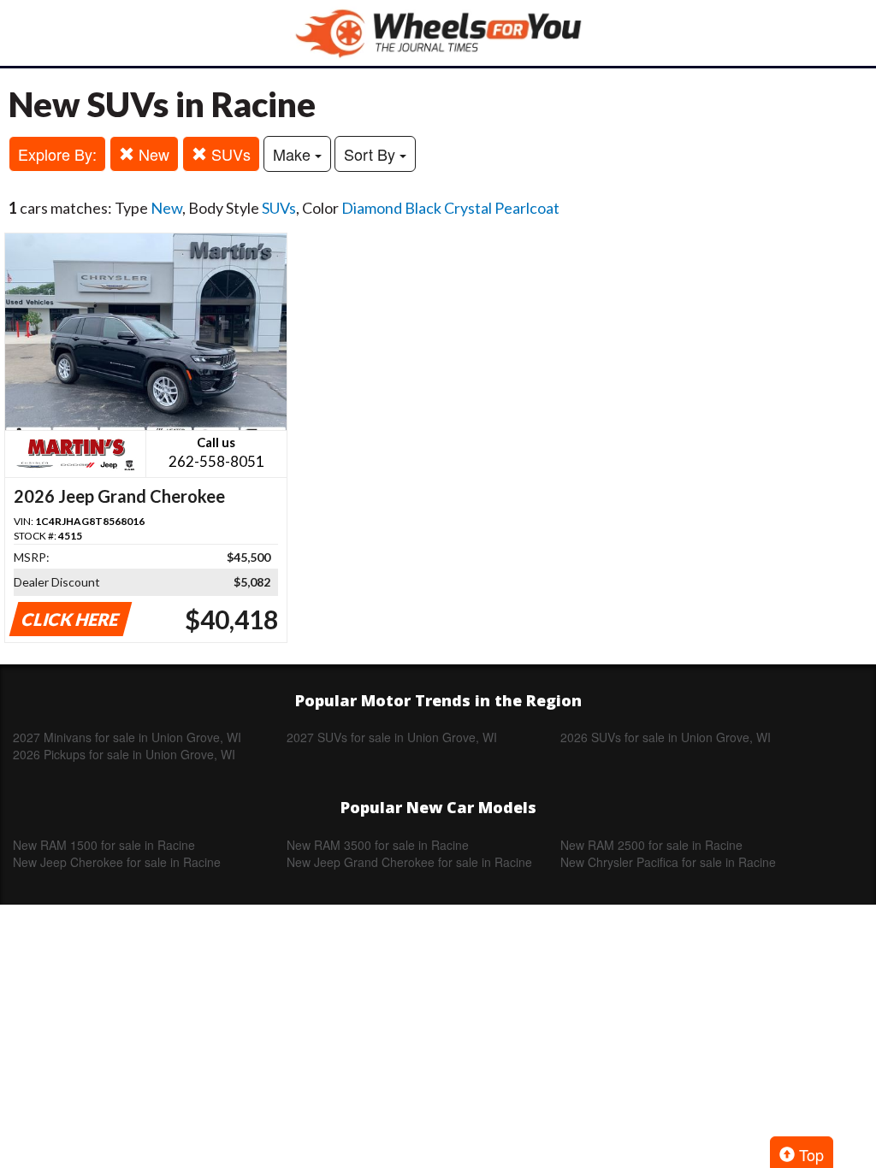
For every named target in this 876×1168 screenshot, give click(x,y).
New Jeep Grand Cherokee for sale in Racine (409, 861)
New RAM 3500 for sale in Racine (378, 844)
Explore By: (57, 154)
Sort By (372, 154)
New (151, 154)
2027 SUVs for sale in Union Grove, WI (392, 737)
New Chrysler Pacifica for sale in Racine (668, 861)
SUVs (229, 154)
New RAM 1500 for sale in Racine (104, 844)
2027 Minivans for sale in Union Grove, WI (127, 737)
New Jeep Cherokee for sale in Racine (117, 861)
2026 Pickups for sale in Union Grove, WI (124, 754)
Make (294, 154)
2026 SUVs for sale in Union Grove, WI (665, 737)
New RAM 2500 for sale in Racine (651, 844)
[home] (438, 33)
